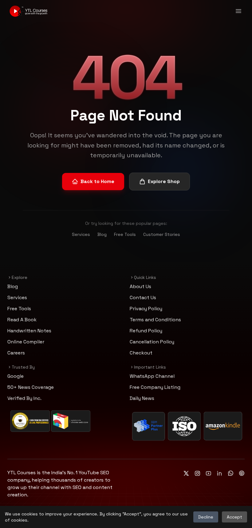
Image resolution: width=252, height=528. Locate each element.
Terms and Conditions (155, 319)
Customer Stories (161, 234)
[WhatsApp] (230, 473)
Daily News (142, 398)
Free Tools (125, 234)
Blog (102, 234)
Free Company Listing (155, 387)
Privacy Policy (146, 308)
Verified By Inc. (24, 398)
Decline (205, 517)
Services (81, 234)
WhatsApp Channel (152, 376)
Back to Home (97, 181)
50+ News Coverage (30, 387)
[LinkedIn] (219, 473)
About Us (140, 286)
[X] (186, 473)
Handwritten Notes (29, 330)
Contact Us (143, 297)
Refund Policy (146, 330)
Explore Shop (164, 181)
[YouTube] (208, 473)
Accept (234, 517)
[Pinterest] (241, 473)
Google (15, 376)
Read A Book (22, 319)
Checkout (141, 353)
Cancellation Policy (152, 341)
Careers (16, 353)
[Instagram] (197, 473)
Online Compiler (25, 341)
